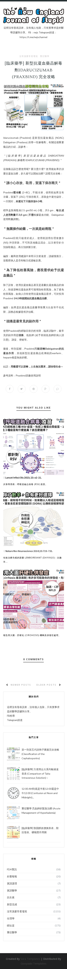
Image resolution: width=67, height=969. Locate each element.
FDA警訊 (12, 869)
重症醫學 (44, 56)
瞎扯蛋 (10, 925)
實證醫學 (12, 890)
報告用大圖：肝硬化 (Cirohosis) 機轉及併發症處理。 (32, 635)
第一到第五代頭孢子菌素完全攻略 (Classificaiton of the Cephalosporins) (40, 754)
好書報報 (12, 876)
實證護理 (12, 883)
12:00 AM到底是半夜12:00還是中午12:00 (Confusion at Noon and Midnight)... (40, 793)
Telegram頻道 (15, 720)
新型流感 (12, 904)
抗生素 (10, 897)
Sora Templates (30, 959)
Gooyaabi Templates (33, 963)
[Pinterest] (20, 8)
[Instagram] (25, 8)
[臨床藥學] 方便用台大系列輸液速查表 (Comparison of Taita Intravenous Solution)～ (40, 773)
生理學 (10, 918)
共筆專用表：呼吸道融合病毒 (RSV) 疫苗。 (25, 484)
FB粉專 (11, 715)
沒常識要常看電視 (28, 56)
